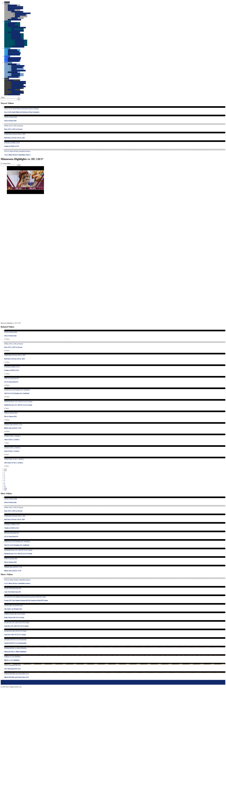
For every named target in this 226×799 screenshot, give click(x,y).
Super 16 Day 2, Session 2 (12, 439)
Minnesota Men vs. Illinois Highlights (15, 651)
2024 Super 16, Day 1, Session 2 (13, 462)
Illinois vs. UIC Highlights (12, 660)
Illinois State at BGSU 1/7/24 (12, 428)
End (5, 489)
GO (19, 165)
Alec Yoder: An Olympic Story (13, 609)
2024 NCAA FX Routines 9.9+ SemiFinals (16, 393)
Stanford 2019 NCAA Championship (15, 643)
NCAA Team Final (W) (11, 382)
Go (19, 99)
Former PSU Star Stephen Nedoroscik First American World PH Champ (26, 600)
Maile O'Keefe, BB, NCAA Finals (14, 617)
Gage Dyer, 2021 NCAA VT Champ (15, 634)
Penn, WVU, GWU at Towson (13, 129)
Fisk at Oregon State (10, 120)
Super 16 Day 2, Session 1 (12, 451)
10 (5, 486)
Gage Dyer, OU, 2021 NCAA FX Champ (16, 626)
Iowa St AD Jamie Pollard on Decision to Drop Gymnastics (21, 112)
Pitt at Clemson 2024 (10, 416)
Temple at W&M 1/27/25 (11, 146)
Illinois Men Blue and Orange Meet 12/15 (16, 677)
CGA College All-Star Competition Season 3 (17, 154)
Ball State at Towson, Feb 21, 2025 (14, 137)
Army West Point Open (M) (12, 592)
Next (5, 488)
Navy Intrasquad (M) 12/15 (12, 668)
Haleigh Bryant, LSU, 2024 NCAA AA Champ (18, 405)
